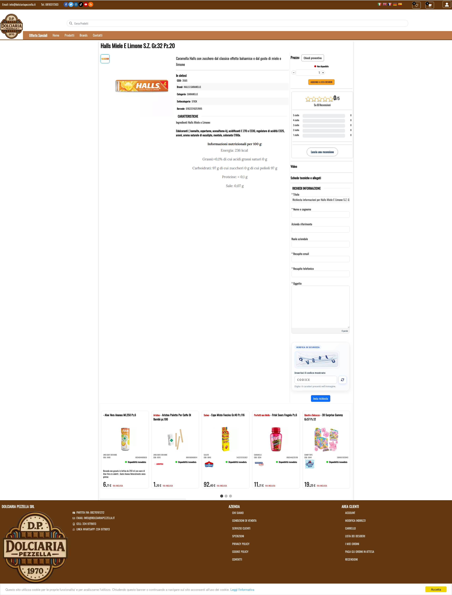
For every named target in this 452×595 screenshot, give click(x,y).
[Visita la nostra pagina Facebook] (66, 4)
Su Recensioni (322, 105)
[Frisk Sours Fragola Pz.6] (259, 463)
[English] (384, 4)
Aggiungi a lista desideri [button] (321, 82)
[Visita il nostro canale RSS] (90, 4)
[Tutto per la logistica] (11, 26)
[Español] (400, 4)
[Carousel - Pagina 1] (221, 496)
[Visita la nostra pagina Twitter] (71, 4)
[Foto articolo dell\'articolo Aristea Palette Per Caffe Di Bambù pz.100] (175, 439)
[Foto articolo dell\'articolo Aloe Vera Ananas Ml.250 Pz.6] (125, 439)
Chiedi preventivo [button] (313, 58)
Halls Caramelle (192, 87)
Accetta (436, 589)
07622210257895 (194, 108)
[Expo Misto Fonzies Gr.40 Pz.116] (209, 463)
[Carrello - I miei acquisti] (430, 5)
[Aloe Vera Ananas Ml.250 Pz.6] (108, 463)
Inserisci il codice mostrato (310, 372)
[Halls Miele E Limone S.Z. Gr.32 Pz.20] (141, 85)
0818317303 (51, 4)
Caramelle (192, 94)
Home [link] (56, 35)
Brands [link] (84, 35)
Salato (206, 454)
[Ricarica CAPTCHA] (342, 380)
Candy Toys (308, 454)
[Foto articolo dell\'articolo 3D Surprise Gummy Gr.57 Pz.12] (326, 439)
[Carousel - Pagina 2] (226, 496)
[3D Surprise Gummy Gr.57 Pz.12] (309, 463)
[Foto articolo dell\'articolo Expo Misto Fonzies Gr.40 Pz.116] (226, 439)
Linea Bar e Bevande (110, 454)
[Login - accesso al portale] (447, 4)
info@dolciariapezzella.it (22, 4)
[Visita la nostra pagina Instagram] (75, 4)
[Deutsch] (395, 4)
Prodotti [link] (69, 35)
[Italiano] (379, 4)
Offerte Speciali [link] (38, 35)
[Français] (390, 4)
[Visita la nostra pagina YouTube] (85, 4)
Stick (194, 101)
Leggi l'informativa (242, 589)
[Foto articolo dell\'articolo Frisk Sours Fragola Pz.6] (276, 439)
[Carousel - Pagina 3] (230, 496)
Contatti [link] (97, 35)
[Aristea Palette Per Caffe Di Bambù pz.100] (158, 463)
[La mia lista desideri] (416, 5)
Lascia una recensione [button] (322, 152)
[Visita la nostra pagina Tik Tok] (80, 4)
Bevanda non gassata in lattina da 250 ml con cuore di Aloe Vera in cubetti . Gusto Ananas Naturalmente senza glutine (124, 473)
